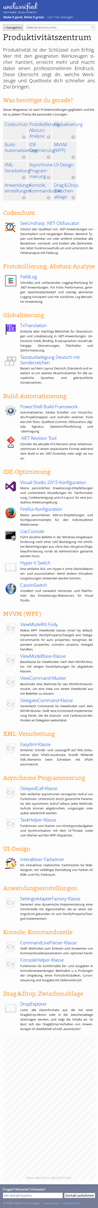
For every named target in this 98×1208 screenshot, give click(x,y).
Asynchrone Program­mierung (40, 170)
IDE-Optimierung (40, 148)
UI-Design (64, 165)
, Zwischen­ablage (65, 191)
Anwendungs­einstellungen (16, 188)
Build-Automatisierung (16, 148)
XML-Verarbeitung (16, 168)
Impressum (51, 1203)
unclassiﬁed (20, 6)
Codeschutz (16, 124)
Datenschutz (71, 1203)
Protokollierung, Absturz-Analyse (40, 130)
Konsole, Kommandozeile (40, 188)
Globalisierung (65, 124)
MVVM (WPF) (60, 148)
